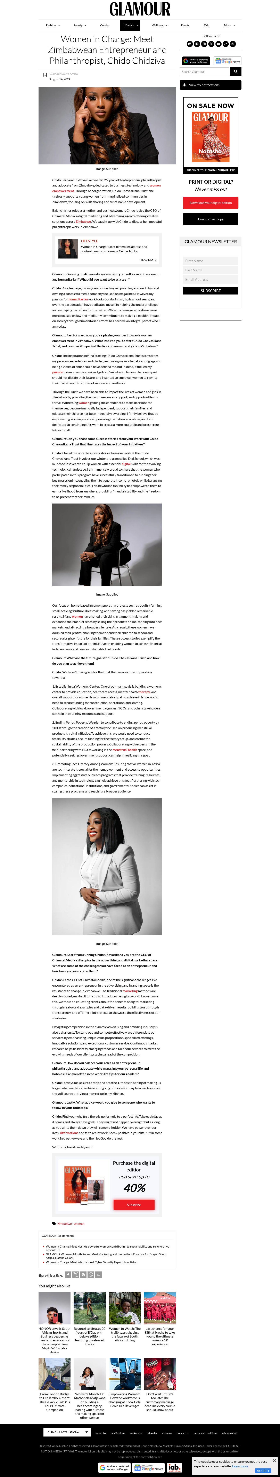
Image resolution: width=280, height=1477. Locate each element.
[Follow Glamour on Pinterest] (233, 44)
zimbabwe (64, 1223)
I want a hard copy (211, 219)
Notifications (118, 1433)
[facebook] (68, 1275)
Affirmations (69, 1133)
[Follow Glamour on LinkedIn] (190, 44)
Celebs (104, 25)
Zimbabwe (83, 221)
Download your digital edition (211, 203)
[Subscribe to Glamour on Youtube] (218, 44)
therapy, (144, 692)
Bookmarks (136, 1433)
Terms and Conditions (205, 1433)
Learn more (240, 1466)
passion (57, 372)
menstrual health (125, 750)
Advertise (152, 1433)
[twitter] (75, 1275)
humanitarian (78, 299)
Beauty (78, 25)
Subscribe (134, 1205)
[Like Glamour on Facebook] (197, 44)
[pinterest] (83, 1275)
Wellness (157, 25)
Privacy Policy (229, 1433)
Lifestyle (128, 25)
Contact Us (183, 1433)
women (84, 403)
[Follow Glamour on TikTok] (226, 44)
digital (126, 464)
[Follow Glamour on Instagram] (204, 44)
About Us (167, 1433)
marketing (130, 991)
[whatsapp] (91, 1275)
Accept (263, 1471)
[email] (98, 1275)
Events (185, 25)
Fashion (51, 25)
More (227, 25)
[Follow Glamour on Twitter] (211, 44)
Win (206, 25)
